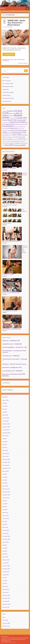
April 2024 (4, 483)
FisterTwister (13, 59)
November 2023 (6, 494)
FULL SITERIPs (6, 83)
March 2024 (5, 486)
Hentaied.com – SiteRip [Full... (9, 168)
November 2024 (6, 462)
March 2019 (5, 586)
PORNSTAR (5, 95)
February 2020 (5, 560)
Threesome (19, 145)
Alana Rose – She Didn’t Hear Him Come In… (14, 364)
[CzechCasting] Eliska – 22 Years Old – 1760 (14, 347)
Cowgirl (12, 118)
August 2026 (5, 400)
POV (21, 139)
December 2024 (6, 459)
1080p (4, 111)
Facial (7, 126)
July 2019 (4, 577)
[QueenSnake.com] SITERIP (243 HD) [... (12, 329)
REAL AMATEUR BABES (14, 141)
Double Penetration (21, 124)
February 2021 (5, 530)
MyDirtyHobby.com (10, 137)
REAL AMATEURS (6, 98)
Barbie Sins (7, 59)
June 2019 (4, 580)
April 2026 (4, 412)
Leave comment (24, 63)
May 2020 (4, 551)
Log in (3, 617)
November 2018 (6, 598)
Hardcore (21, 128)
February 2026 (5, 418)
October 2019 (5, 571)
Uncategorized (5, 101)
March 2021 (5, 527)
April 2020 (4, 554)
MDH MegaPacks (6, 86)
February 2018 (5, 607)
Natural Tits (7, 139)
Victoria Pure (5, 60)
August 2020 (5, 542)
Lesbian (23, 59)
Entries (5, 620)
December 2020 (6, 536)
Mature (5, 135)
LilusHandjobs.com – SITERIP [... (10, 311)
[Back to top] (26, 640)
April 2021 (4, 524)
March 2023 (5, 512)
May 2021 (4, 521)
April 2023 (4, 509)
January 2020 (5, 562)
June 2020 (4, 548)
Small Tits (14, 143)
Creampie (21, 118)
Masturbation (19, 133)
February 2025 (5, 453)
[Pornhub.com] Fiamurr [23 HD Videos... (11, 292)
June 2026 (4, 406)
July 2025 (4, 438)
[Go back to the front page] (15, 3)
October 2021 (5, 518)
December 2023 (6, 492)
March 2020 (5, 557)
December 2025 (6, 424)
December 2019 (6, 565)
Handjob (13, 128)
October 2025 (5, 429)
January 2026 (5, 421)
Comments (6, 623)
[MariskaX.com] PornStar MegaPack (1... (11, 241)
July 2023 (4, 500)
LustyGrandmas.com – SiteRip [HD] (12, 370)
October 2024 (5, 465)
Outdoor (15, 139)
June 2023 (4, 503)
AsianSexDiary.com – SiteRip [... (9, 205)
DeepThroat (17, 122)
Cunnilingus (6, 122)
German (5, 128)
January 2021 (5, 533)
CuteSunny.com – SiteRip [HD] (10, 355)
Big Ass (12, 113)
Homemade (6, 130)
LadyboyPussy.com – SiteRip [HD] (12, 344)
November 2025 (6, 426)
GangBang (22, 126)
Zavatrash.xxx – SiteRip (8, 274)
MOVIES (4, 89)
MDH (10, 135)
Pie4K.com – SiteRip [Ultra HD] (11, 340)
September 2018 (6, 604)
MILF (17, 135)
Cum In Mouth (9, 120)
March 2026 (5, 415)
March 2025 (5, 450)
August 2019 (5, 574)
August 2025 (5, 435)
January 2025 (5, 456)
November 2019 (6, 568)
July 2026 (4, 403)
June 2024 (4, 477)
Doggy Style (10, 124)
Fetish (15, 126)
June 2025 (4, 441)
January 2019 (5, 592)
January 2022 (5, 515)
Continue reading (8, 54)
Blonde (11, 115)
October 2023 (5, 497)
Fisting (18, 59)
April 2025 (4, 447)
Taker (5, 27)
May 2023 (4, 506)
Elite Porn (2, 8)
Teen (9, 145)
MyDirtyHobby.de (20, 137)
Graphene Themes (12, 642)
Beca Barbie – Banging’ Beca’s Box (12, 367)
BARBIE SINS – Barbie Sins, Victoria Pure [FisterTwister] (16, 22)
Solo (21, 143)
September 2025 (6, 432)
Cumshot (21, 120)
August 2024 (5, 471)
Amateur (12, 111)
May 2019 (4, 583)
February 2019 (5, 589)
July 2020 (4, 545)
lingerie (9, 133)
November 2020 (6, 539)
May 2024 (4, 480)
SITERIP (7, 143)
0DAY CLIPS (5, 80)
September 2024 (6, 468)
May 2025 (4, 444)
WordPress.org (6, 626)
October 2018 (5, 601)
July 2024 (4, 474)
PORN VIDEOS (10, 27)
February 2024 (5, 489)
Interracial (15, 130)
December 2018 (6, 595)
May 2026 (4, 409)
